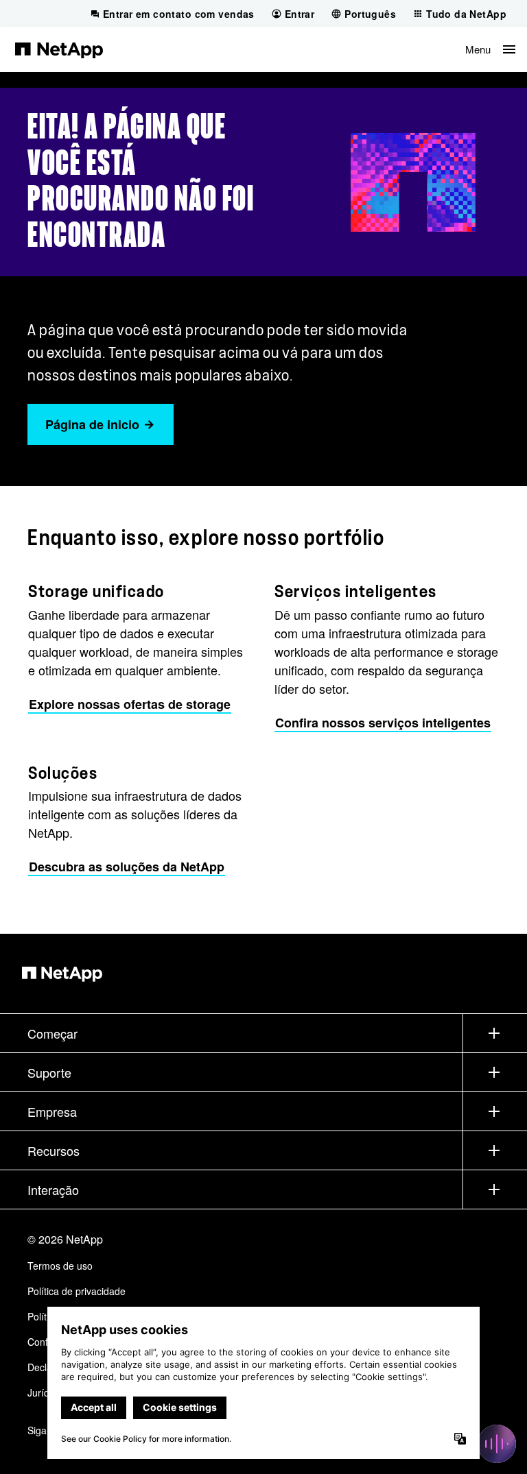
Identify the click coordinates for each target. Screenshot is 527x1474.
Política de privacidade (76, 1291)
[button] (490, 49)
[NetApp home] (59, 49)
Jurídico (44, 1392)
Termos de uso (60, 1265)
